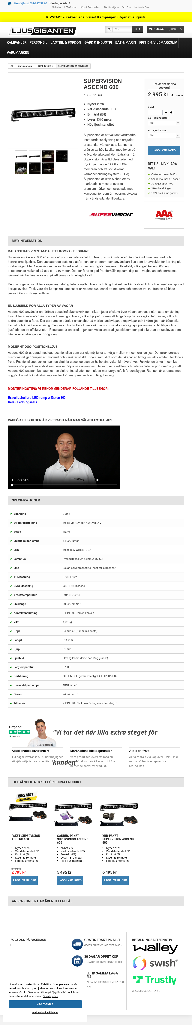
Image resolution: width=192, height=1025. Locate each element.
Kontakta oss (141, 7)
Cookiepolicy (50, 996)
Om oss (126, 7)
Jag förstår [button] (45, 1004)
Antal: (151, 107)
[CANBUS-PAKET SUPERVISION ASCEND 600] (73, 811)
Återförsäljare (111, 7)
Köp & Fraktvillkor (90, 7)
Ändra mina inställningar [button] (45, 1012)
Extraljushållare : (157, 130)
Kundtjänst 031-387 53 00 (30, 3)
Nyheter (56, 7)
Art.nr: (88, 95)
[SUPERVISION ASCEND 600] (21, 156)
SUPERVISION (45, 66)
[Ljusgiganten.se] (42, 31)
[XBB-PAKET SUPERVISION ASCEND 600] (119, 811)
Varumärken (25, 66)
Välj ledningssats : (158, 117)
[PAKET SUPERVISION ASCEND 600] (28, 811)
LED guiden (70, 7)
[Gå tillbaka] (11, 66)
